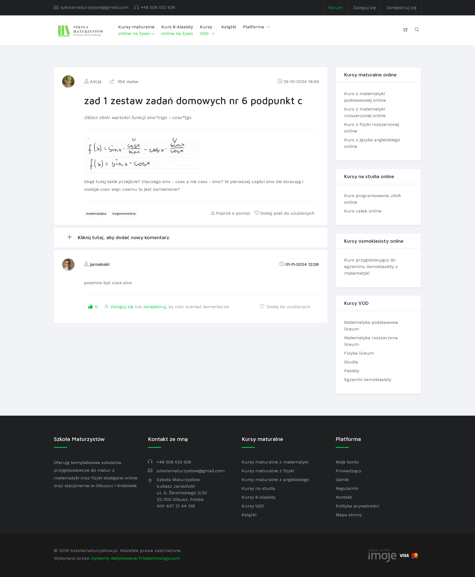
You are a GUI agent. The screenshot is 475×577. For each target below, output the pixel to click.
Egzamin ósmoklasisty (367, 379)
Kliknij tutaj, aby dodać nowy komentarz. (123, 237)
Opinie (342, 479)
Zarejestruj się (401, 7)
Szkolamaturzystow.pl (93, 550)
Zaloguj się (364, 7)
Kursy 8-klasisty (258, 497)
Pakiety (351, 370)
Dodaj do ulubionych (287, 306)
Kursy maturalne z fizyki (268, 470)
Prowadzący (348, 470)
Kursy (206, 30)
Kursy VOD (253, 506)
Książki (228, 26)
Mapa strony (349, 514)
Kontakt (344, 497)
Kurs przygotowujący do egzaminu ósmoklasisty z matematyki (371, 266)
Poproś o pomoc (233, 213)
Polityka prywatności (357, 506)
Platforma (254, 26)
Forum (335, 7)
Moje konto (347, 462)
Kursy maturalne (136, 30)
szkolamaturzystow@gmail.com (94, 7)
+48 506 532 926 (158, 7)
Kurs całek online (363, 211)
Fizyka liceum (359, 353)
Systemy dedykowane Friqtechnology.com (136, 558)
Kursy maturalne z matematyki (275, 462)
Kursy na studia (258, 488)
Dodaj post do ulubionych (287, 213)
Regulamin (347, 488)
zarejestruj (154, 306)
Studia (351, 362)
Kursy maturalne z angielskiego (275, 479)
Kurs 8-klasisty (177, 30)
